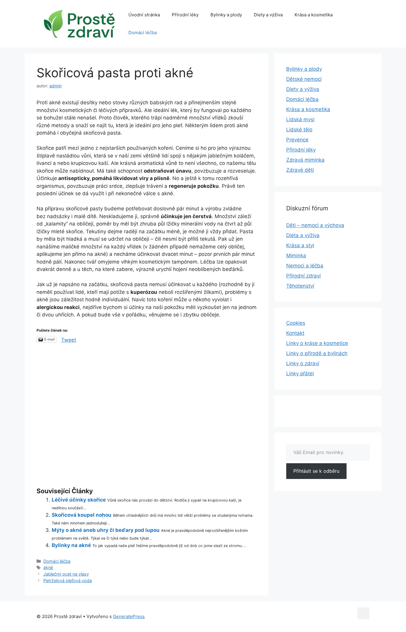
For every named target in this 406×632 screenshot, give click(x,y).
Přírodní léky (185, 15)
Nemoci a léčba (304, 266)
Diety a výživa (268, 15)
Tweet (68, 339)
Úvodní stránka (144, 15)
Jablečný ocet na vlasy (66, 573)
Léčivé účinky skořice (79, 500)
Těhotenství (300, 286)
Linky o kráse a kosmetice (317, 343)
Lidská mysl (300, 119)
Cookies (295, 323)
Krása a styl (300, 245)
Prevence (297, 140)
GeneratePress (129, 616)
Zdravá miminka (305, 160)
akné (48, 567)
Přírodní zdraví (303, 276)
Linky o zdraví (302, 363)
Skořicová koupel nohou (81, 515)
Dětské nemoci (304, 79)
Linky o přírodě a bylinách (316, 353)
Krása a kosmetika (314, 15)
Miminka (296, 256)
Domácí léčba (142, 32)
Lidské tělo (299, 130)
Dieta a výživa (303, 235)
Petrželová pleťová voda (67, 580)
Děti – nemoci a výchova (315, 225)
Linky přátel (300, 373)
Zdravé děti (300, 170)
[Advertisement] (146, 416)
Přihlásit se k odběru (316, 471)
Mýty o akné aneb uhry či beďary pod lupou (106, 530)
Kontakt (295, 333)
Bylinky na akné (71, 545)
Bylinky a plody (226, 15)
